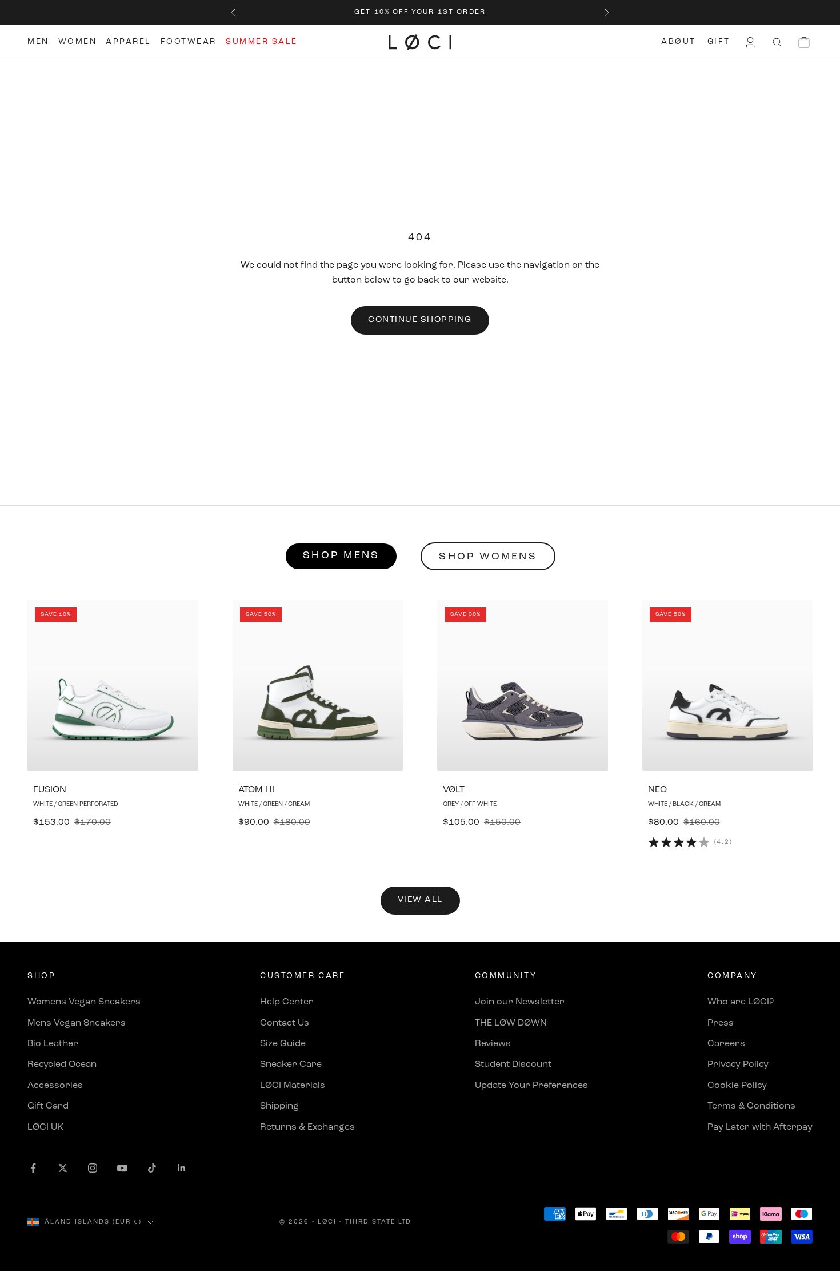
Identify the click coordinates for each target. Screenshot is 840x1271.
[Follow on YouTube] (122, 1168)
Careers (726, 1043)
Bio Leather (52, 1043)
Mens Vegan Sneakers (76, 1023)
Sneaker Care (291, 1064)
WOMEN (77, 42)
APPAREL (128, 42)
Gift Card (48, 1106)
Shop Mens (341, 556)
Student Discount (513, 1064)
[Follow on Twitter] (63, 1168)
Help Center (287, 1002)
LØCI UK (45, 1127)
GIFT (718, 42)
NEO (657, 790)
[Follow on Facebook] (33, 1168)
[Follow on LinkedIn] (181, 1168)
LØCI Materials (292, 1085)
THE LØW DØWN (511, 1023)
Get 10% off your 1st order (420, 12)
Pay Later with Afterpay (760, 1127)
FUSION (49, 790)
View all (420, 900)
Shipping (279, 1106)
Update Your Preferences (531, 1085)
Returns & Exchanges (307, 1127)
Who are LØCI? (740, 1002)
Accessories (55, 1085)
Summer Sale (262, 42)
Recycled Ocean (62, 1064)
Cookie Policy (737, 1085)
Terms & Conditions (751, 1106)
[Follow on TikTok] (152, 1168)
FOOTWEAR (189, 42)
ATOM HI (256, 790)
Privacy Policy (738, 1064)
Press (720, 1023)
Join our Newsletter (520, 1002)
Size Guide (283, 1043)
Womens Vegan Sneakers (84, 1002)
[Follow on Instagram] (92, 1168)
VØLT (454, 790)
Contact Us (284, 1023)
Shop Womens (488, 557)
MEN (38, 42)
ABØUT (678, 42)
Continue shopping (420, 320)
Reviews (493, 1043)
